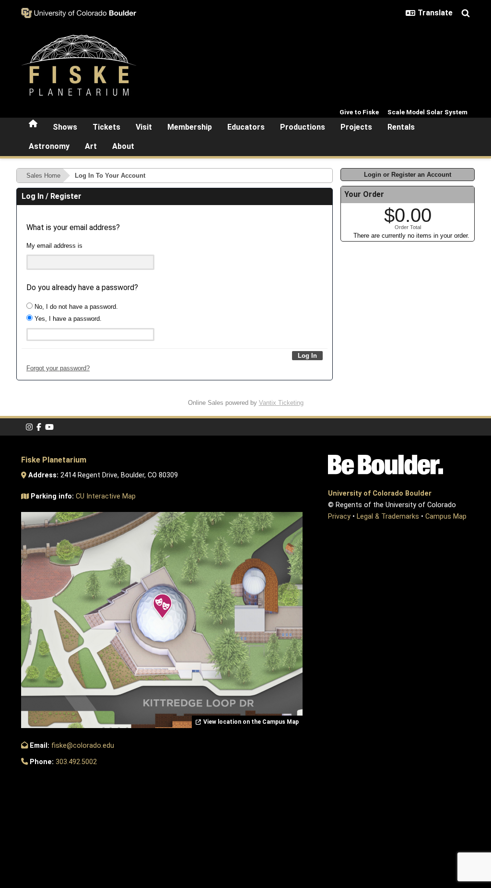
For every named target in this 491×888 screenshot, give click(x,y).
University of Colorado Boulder (380, 493)
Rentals (401, 127)
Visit (144, 127)
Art (91, 146)
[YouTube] (49, 427)
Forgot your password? (58, 368)
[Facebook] (38, 427)
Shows (65, 127)
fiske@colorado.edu (82, 746)
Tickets (106, 127)
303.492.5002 (76, 762)
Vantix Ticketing (281, 402)
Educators (246, 127)
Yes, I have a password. (67, 318)
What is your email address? (73, 227)
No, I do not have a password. (75, 306)
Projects (356, 127)
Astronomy (49, 146)
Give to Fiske (359, 112)
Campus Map (446, 516)
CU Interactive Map (106, 496)
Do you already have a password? (82, 287)
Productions (302, 127)
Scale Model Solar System (427, 112)
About (123, 146)
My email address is (54, 245)
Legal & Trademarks (388, 516)
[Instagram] (29, 427)
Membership (189, 127)
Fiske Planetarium (53, 459)
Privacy (339, 516)
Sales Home (43, 175)
